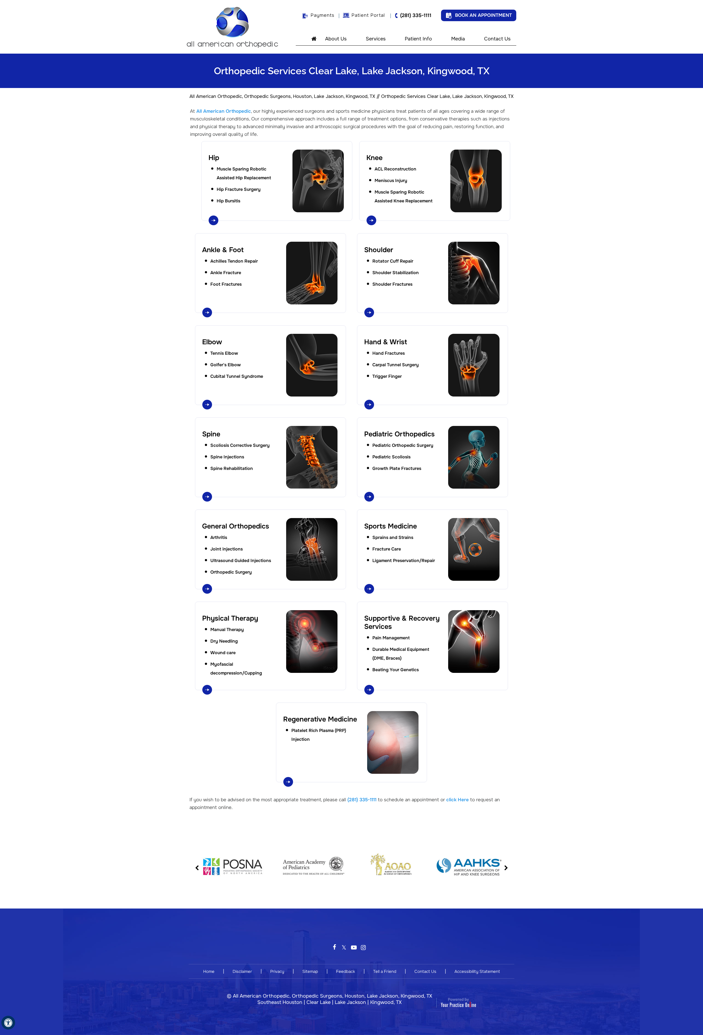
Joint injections (226, 549)
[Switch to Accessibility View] (8, 1023)
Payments (322, 15)
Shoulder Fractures (392, 284)
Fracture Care (386, 549)
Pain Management (391, 638)
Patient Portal (368, 15)
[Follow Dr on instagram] (363, 946)
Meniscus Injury (391, 180)
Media (458, 39)
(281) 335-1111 (415, 15)
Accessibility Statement (477, 971)
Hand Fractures (388, 353)
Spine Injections (227, 457)
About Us (336, 39)
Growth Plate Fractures (396, 468)
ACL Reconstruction (395, 169)
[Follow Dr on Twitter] (344, 946)
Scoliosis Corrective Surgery (240, 445)
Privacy (277, 971)
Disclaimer (242, 971)
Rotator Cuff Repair (392, 261)
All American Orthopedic (223, 111)
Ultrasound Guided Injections (240, 560)
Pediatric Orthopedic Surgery (402, 445)
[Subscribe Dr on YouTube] (353, 946)
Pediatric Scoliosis (391, 457)
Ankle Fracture (225, 273)
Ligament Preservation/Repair (403, 560)
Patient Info (418, 39)
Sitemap (310, 971)
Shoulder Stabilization (395, 273)
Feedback (345, 971)
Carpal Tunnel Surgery (395, 365)
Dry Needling (224, 641)
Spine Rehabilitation (231, 468)
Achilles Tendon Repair (234, 261)
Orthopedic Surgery (231, 572)
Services (376, 39)
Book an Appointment (483, 15)
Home (311, 38)
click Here (457, 800)
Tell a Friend (384, 971)
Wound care (223, 653)
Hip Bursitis (228, 201)
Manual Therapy (227, 629)
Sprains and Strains (392, 537)
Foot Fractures (226, 284)
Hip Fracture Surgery (239, 189)
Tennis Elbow (224, 353)
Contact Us (497, 39)
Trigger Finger (387, 376)
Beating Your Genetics (395, 670)
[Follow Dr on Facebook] (334, 946)
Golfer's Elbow (225, 365)
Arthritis (218, 537)
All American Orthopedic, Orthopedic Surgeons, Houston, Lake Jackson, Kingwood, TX (282, 96)
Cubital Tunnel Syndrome (236, 376)
